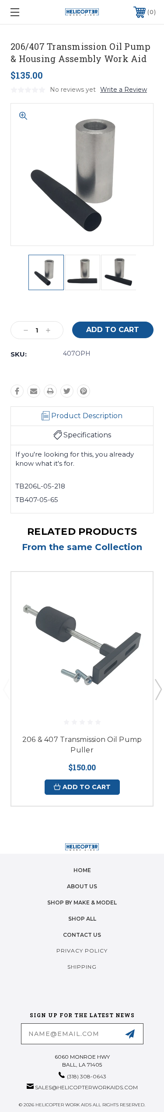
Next (158, 689)
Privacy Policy (82, 950)
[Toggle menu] (24, 12)
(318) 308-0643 (86, 1076)
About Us (82, 886)
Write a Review (123, 90)
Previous (6, 689)
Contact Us (82, 935)
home (82, 870)
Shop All (82, 918)
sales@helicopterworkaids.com (86, 1087)
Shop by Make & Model (82, 902)
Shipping (82, 966)
